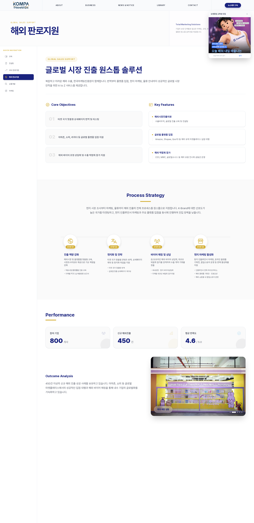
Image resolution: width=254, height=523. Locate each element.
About (59, 5)
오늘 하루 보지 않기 (219, 56)
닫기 (240, 56)
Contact (193, 5)
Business (90, 5)
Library (161, 5)
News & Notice (126, 5)
